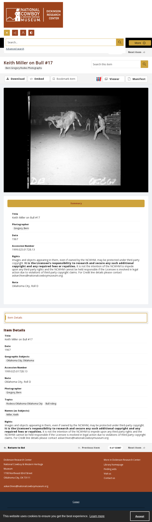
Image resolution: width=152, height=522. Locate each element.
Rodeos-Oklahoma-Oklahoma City (24, 403)
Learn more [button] (97, 516)
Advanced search (15, 48)
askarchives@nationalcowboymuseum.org (26, 486)
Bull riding (51, 403)
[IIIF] (99, 79)
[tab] (76, 203)
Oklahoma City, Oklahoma (20, 360)
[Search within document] (144, 64)
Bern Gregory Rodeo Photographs (24, 68)
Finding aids (110, 469)
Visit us (107, 473)
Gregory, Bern (21, 228)
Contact (76, 502)
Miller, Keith (12, 414)
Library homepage (113, 464)
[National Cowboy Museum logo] (33, 15)
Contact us (109, 478)
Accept (139, 516)
